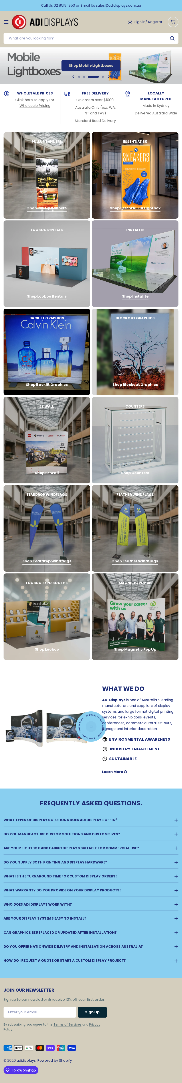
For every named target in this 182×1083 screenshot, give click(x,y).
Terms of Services (67, 1024)
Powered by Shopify (54, 1060)
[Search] (172, 38)
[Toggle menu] (6, 22)
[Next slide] (108, 76)
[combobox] (91, 38)
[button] (79, 77)
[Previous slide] (73, 76)
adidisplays (26, 1060)
